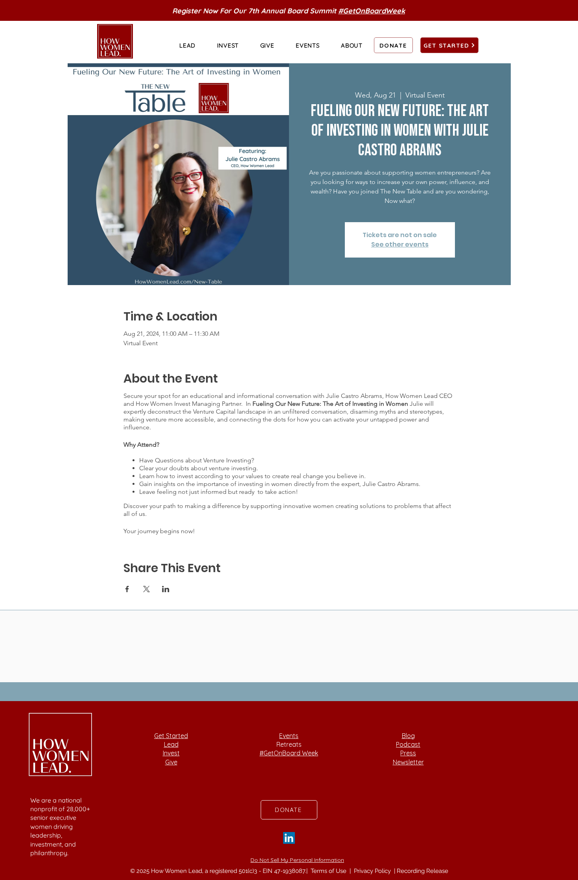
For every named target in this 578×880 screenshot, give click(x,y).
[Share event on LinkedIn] (165, 589)
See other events (400, 244)
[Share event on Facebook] (127, 589)
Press (408, 753)
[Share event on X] (146, 589)
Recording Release (422, 870)
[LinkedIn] (289, 838)
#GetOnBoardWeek (371, 10)
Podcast (408, 744)
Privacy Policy (373, 870)
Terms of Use (329, 870)
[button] (187, 45)
